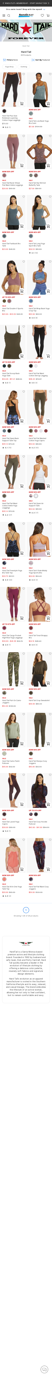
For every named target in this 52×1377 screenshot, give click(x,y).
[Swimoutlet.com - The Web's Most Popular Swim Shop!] (26, 15)
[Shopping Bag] (48, 15)
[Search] (8, 15)
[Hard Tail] (26, 944)
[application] (44, 1369)
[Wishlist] (42, 15)
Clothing (24, 67)
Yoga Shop (9, 67)
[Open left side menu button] (4, 15)
